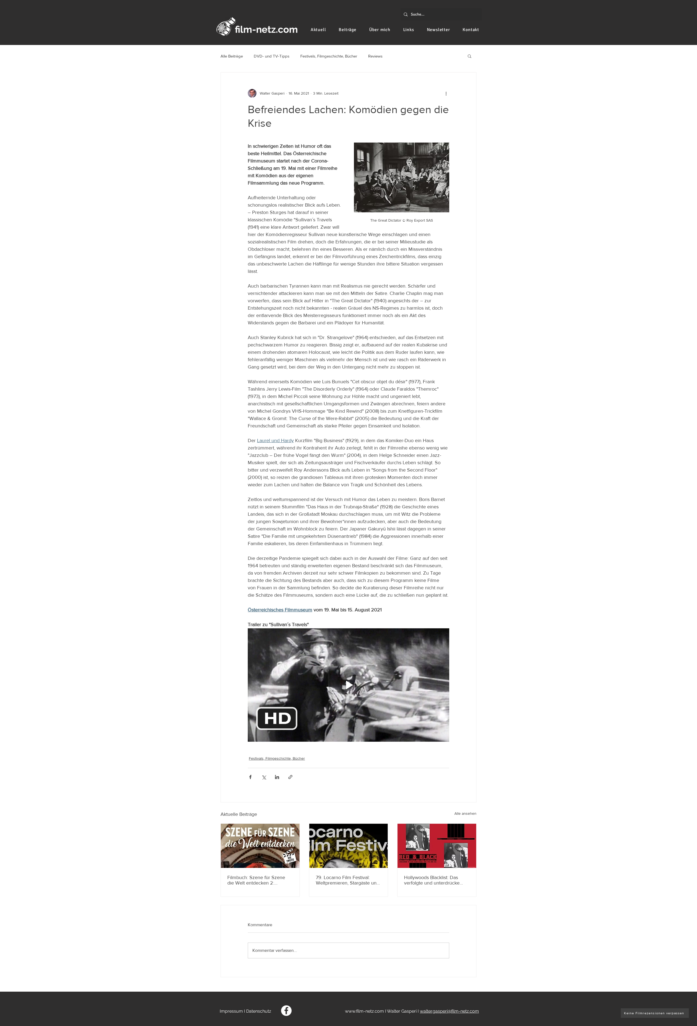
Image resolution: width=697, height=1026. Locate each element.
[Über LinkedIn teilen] (277, 777)
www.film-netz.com (364, 1011)
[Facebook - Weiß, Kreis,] (286, 1010)
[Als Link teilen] (290, 777)
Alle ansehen (465, 813)
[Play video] (348, 685)
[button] (469, 56)
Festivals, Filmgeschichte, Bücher (328, 56)
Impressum (231, 1011)
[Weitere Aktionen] (446, 93)
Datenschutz (258, 1011)
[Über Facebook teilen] (250, 777)
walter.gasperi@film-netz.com (449, 1011)
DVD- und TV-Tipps (271, 56)
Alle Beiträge (232, 56)
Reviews (375, 56)
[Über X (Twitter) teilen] (263, 777)
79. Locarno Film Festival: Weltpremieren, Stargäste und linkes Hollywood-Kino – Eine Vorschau (347, 880)
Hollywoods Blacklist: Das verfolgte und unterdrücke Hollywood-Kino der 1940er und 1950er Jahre (433, 880)
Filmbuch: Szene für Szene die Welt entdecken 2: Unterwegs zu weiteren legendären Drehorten (256, 880)
